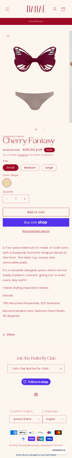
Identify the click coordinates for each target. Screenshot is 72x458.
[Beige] (7, 183)
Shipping (23, 155)
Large (49, 167)
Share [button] (11, 334)
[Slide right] (44, 130)
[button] (7, 9)
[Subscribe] (60, 368)
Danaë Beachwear (29, 445)
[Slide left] (28, 130)
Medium (30, 167)
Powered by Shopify (52, 445)
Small (11, 167)
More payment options (36, 231)
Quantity (8, 191)
